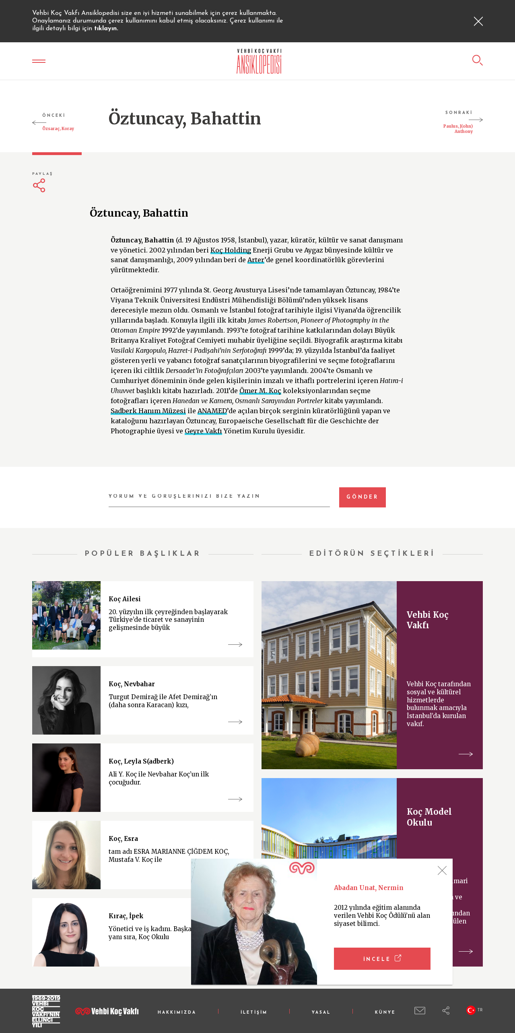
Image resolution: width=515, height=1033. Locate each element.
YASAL (321, 1012)
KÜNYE (385, 1012)
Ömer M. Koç (260, 391)
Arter (255, 260)
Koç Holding (230, 250)
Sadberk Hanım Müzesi (148, 411)
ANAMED (212, 411)
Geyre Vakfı (203, 431)
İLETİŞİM (254, 1012)
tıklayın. (106, 28)
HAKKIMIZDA (177, 1012)
